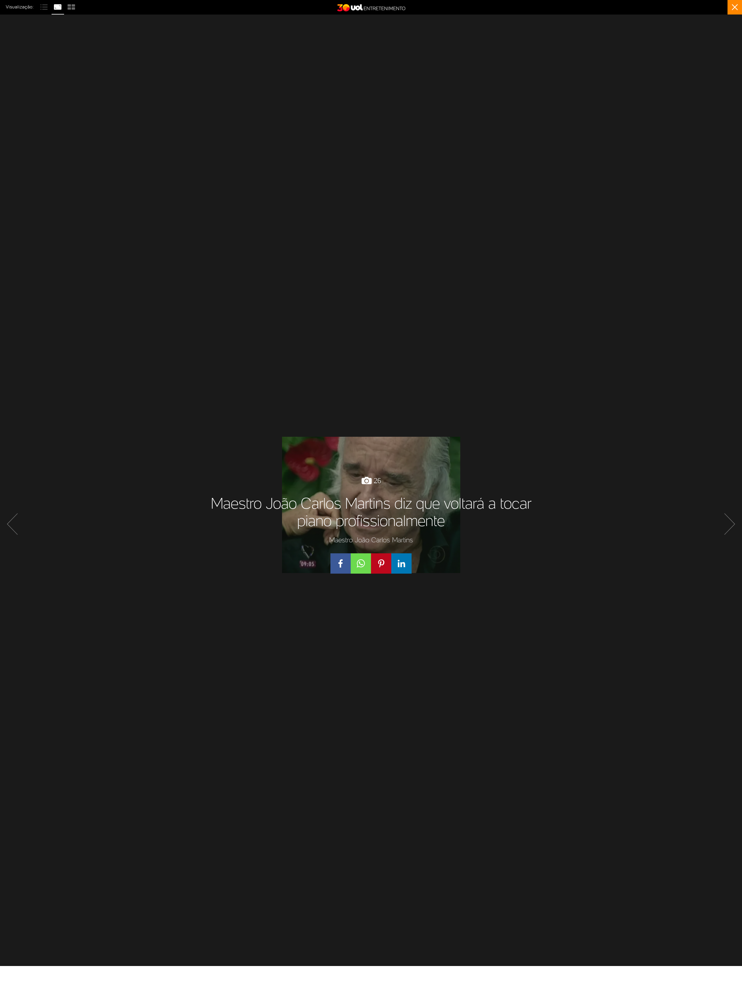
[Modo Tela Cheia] (58, 6)
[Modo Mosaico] (71, 6)
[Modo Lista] (45, 6)
